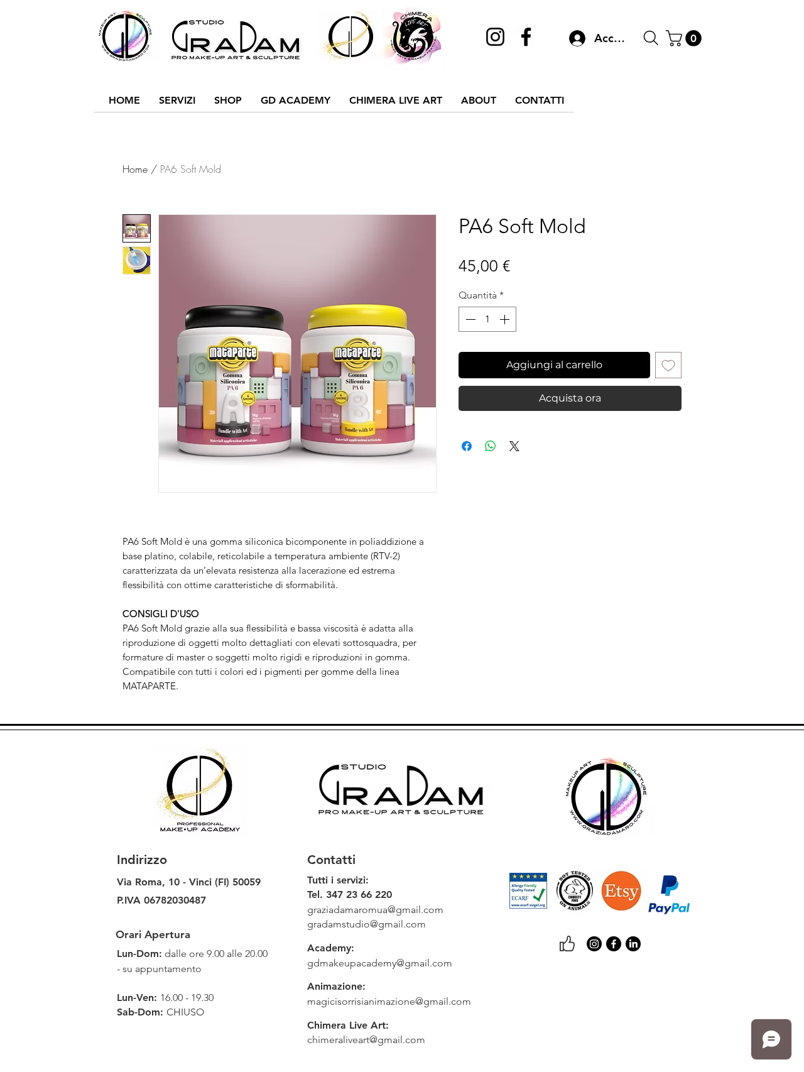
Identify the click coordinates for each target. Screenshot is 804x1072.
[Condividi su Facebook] (466, 446)
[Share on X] (514, 446)
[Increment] (505, 319)
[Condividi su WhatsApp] (490, 446)
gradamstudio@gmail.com (366, 924)
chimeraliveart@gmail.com (366, 1040)
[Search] (651, 38)
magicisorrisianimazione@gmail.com (389, 1001)
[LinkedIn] (633, 943)
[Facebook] (526, 37)
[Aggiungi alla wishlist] (668, 365)
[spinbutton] (487, 319)
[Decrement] (469, 319)
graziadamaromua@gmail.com (375, 910)
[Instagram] (495, 37)
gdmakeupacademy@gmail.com (379, 963)
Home (135, 169)
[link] (685, 38)
